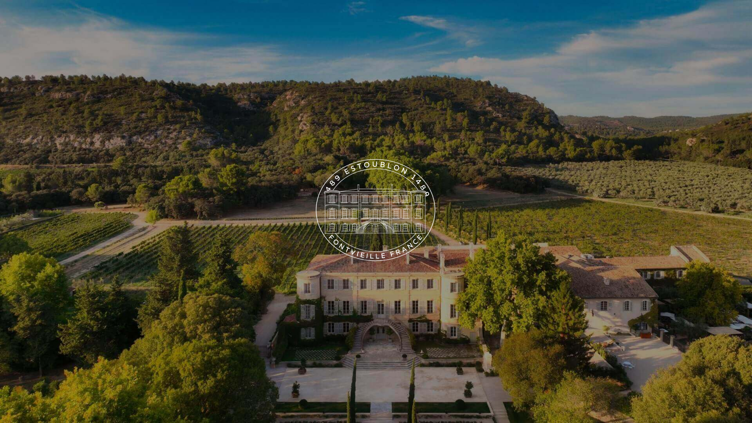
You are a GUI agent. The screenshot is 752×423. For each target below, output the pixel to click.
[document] (376, 211)
